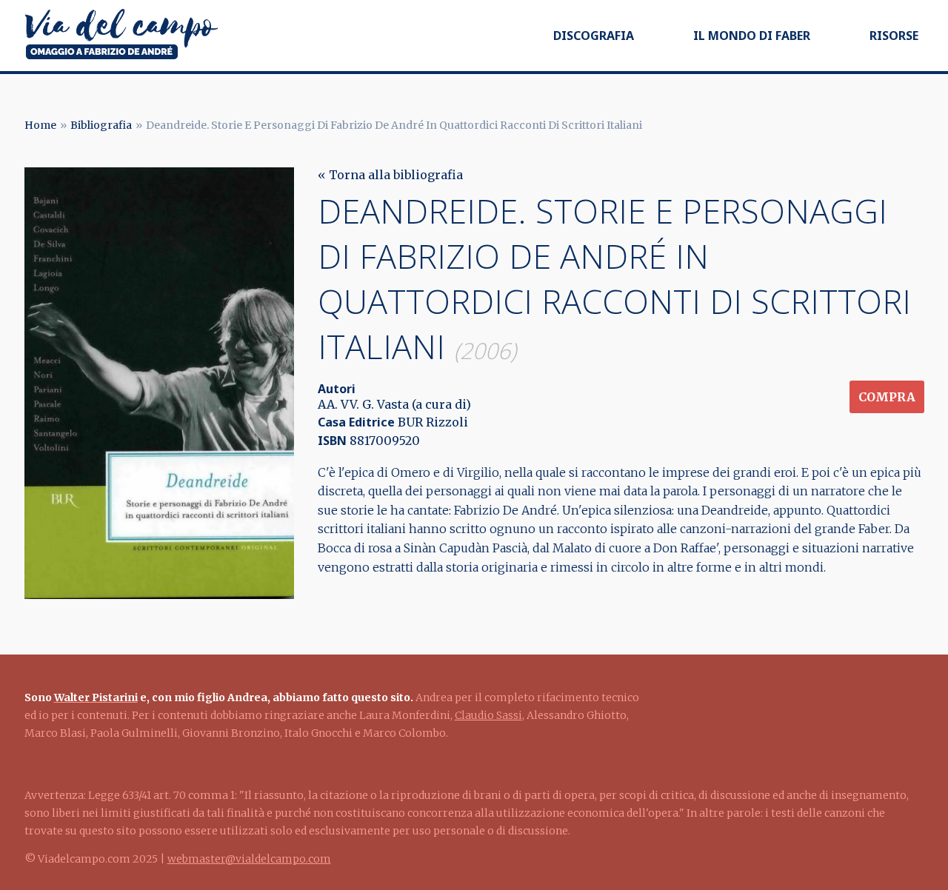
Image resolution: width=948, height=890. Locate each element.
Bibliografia (101, 125)
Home (40, 125)
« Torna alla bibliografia (390, 174)
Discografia (593, 35)
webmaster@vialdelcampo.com (249, 859)
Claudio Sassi (488, 715)
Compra (886, 396)
